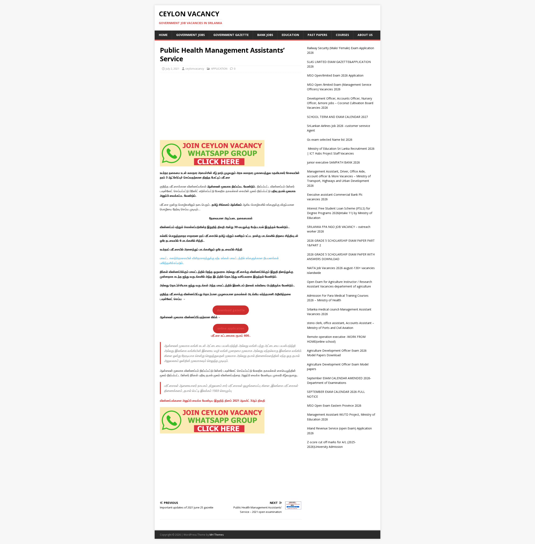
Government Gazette (231, 35)
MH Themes (217, 534)
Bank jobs (265, 35)
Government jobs (190, 35)
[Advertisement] (231, 105)
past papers (317, 35)
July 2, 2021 (172, 68)
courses (342, 35)
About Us (365, 35)
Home (163, 35)
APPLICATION (219, 68)
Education (290, 35)
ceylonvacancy (194, 68)
